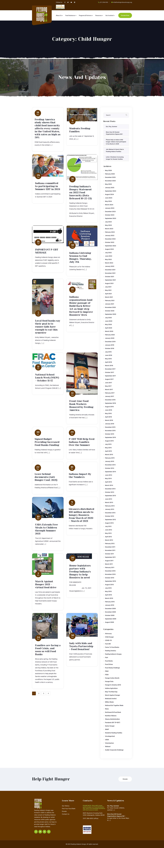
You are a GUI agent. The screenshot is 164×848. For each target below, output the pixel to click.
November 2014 (110, 465)
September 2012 (110, 519)
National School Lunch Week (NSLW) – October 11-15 (47, 377)
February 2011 (109, 567)
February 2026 (110, 174)
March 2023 (109, 228)
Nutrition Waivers (110, 715)
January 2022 (109, 266)
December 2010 (110, 571)
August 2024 (109, 194)
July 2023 (108, 222)
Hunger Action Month (112, 678)
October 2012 (109, 516)
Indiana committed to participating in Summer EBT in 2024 (47, 186)
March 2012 (109, 540)
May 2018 (108, 359)
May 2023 (108, 225)
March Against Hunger (112, 695)
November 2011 (110, 550)
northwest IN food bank (113, 712)
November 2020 (110, 307)
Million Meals (109, 702)
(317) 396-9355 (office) (90, 818)
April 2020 (108, 328)
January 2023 (109, 235)
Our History (65, 806)
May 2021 (108, 290)
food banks (109, 661)
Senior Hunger (109, 726)
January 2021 (109, 304)
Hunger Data (109, 681)
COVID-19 (108, 640)
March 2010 (109, 598)
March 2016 (109, 420)
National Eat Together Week (114, 705)
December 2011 (110, 547)
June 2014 (108, 475)
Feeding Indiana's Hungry (113, 654)
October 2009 (109, 615)
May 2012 (108, 533)
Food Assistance (70, 15)
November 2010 (110, 574)
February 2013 (109, 506)
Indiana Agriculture (111, 688)
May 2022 (108, 259)
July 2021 (108, 287)
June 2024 (108, 198)
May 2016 (108, 413)
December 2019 (110, 341)
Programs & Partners (85, 15)
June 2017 (108, 382)
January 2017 (109, 396)
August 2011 (109, 560)
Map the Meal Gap (111, 692)
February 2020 (110, 335)
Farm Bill (108, 644)
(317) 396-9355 (104, 2)
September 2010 (110, 581)
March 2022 (109, 263)
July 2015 (108, 444)
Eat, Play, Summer (111, 126)
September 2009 (110, 619)
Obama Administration (112, 719)
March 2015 (109, 454)
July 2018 (108, 352)
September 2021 (110, 280)
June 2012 (108, 530)
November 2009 (110, 612)
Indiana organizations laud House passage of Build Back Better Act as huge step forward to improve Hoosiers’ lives (81, 306)
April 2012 (108, 536)
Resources (98, 15)
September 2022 (110, 246)
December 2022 (110, 239)
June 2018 (108, 355)
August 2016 (109, 406)
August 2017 (109, 379)
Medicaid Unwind (110, 698)
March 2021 (109, 297)
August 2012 (109, 523)
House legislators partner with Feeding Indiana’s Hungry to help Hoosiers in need (80, 571)
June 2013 (108, 499)
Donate (64, 811)
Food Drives (109, 664)
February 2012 (109, 543)
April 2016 (108, 417)
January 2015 (109, 461)
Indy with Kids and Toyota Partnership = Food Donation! (81, 646)
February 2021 (109, 300)
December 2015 (110, 427)
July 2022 (108, 252)
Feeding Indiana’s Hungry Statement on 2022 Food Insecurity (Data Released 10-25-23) (80, 192)
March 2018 (109, 365)
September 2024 (110, 191)
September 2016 (110, 403)
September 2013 (110, 495)
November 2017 (110, 369)
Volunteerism (109, 743)
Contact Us (65, 814)
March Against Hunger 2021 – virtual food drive (45, 584)
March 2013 (109, 502)
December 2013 (110, 489)
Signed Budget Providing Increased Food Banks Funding (47, 442)
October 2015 (109, 434)
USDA (107, 739)
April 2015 (108, 451)
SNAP (107, 729)
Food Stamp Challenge (112, 668)
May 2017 (108, 386)
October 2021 (109, 276)
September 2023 (110, 218)
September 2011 (110, 557)
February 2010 (110, 602)
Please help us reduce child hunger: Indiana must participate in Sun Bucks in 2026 (116, 142)
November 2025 (110, 181)
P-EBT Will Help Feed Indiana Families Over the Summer (81, 442)
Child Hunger (109, 637)
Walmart (107, 746)
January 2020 (109, 338)
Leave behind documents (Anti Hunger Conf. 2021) (46, 477)
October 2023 (109, 215)
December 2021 (110, 270)
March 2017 (109, 389)
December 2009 (110, 608)
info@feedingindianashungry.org (122, 2)
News (107, 709)
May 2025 (108, 184)
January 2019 (109, 345)
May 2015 (108, 448)
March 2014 (109, 485)
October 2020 (109, 311)
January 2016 (109, 424)
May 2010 (108, 591)
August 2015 (109, 441)
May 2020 (108, 324)
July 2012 (108, 526)
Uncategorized (110, 736)
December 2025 (110, 177)
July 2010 (108, 588)
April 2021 (108, 294)
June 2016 (108, 410)
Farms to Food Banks (112, 647)
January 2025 (109, 187)
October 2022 (109, 242)
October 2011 (109, 554)
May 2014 (108, 478)
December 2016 (110, 400)
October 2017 (109, 372)
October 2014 (109, 468)
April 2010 (108, 595)
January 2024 (109, 208)
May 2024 (108, 201)
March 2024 (109, 205)
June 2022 (108, 256)
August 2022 (109, 249)
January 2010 (109, 605)
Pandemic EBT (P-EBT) (112, 722)
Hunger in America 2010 (113, 685)
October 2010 (109, 578)
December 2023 (110, 211)
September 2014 (110, 471)
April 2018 (108, 362)
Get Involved (109, 15)
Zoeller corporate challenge (114, 750)
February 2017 (109, 393)
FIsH (106, 657)
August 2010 (109, 584)
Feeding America (110, 650)
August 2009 (109, 622)
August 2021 (109, 283)
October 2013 (109, 492)
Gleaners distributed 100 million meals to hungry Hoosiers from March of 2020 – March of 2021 (81, 515)
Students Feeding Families (113, 733)
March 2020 (109, 331)
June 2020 (108, 321)
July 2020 (108, 317)
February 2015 (109, 458)
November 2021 (110, 273)
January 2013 (109, 509)
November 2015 (110, 430)
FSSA (107, 674)
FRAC (107, 671)
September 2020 (110, 314)
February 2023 (110, 232)
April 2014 (108, 482)
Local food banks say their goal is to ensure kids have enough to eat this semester (47, 326)
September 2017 (110, 376)
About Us (59, 15)
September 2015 (110, 437)
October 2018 (109, 348)
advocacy (108, 633)
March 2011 (109, 564)
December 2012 (110, 513)
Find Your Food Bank (68, 808)
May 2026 (108, 170)
